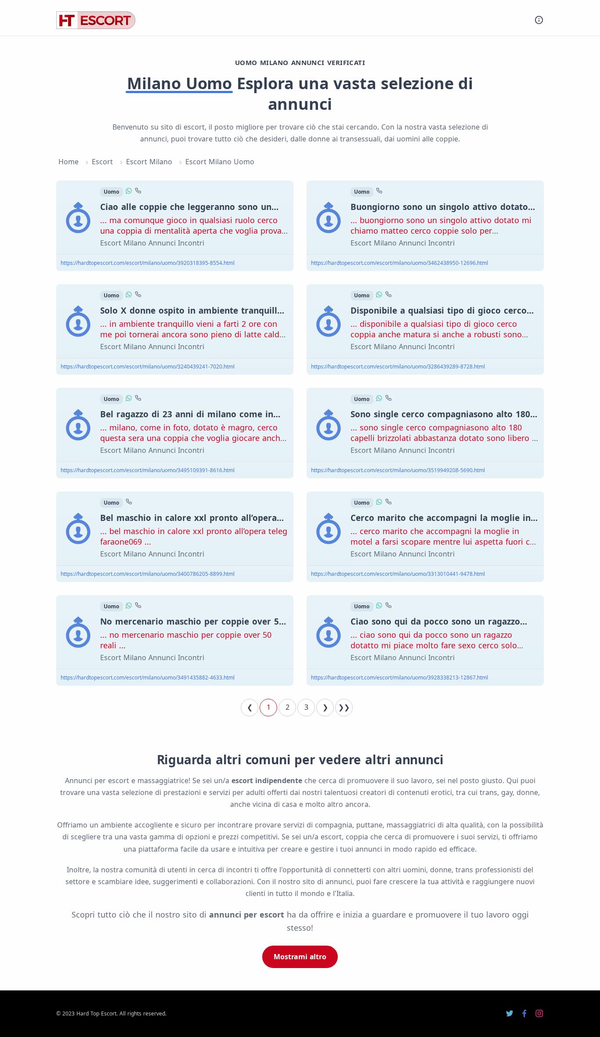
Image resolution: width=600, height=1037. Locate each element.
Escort (102, 161)
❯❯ (344, 707)
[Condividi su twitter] (509, 1014)
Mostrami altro (300, 956)
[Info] (539, 20)
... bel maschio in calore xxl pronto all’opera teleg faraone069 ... (193, 536)
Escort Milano (149, 161)
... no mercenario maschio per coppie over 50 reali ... (185, 639)
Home (68, 161)
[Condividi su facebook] (524, 1014)
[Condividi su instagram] (539, 1014)
